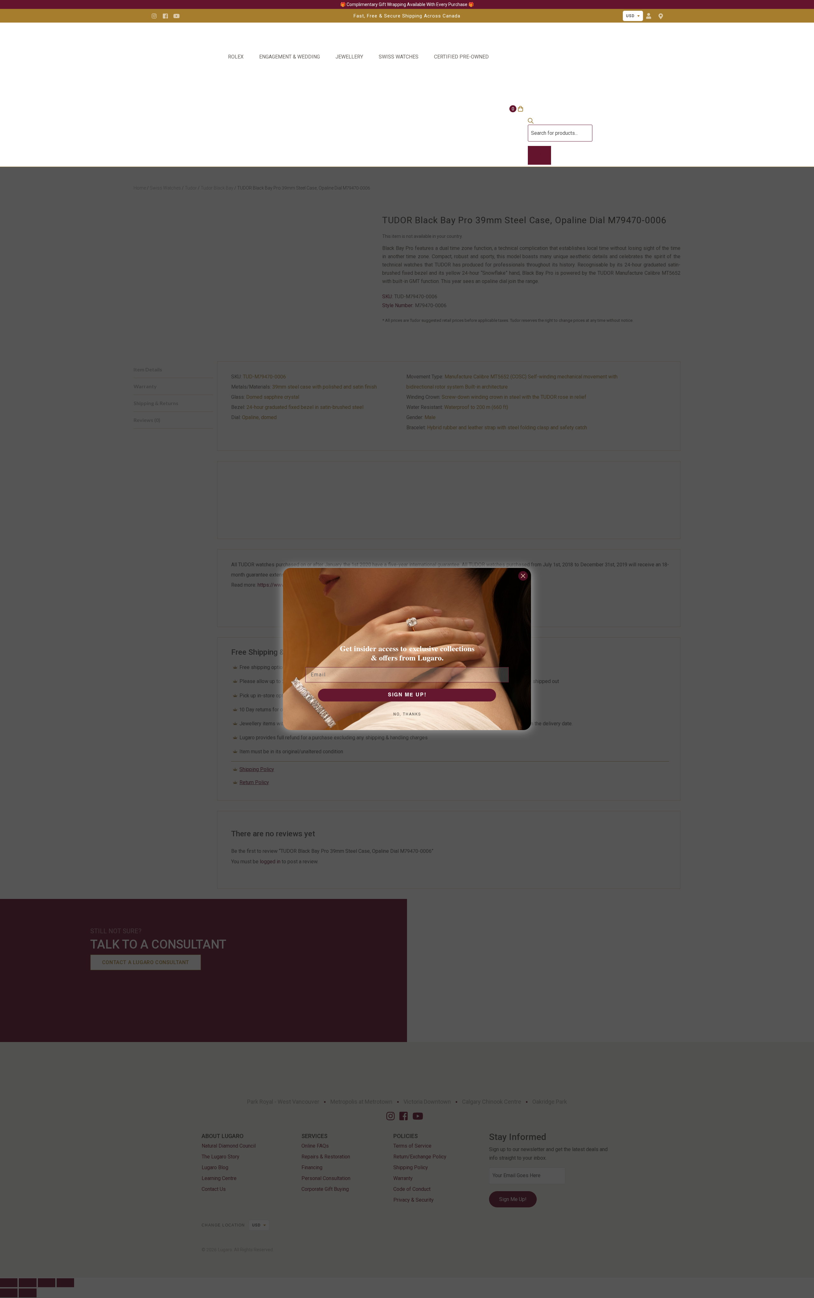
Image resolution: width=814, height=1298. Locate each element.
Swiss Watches (398, 57)
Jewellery (349, 57)
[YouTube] (176, 16)
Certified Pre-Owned (461, 57)
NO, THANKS (407, 714)
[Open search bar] (531, 122)
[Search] (539, 155)
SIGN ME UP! (407, 695)
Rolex (236, 57)
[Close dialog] (523, 576)
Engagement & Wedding (289, 57)
